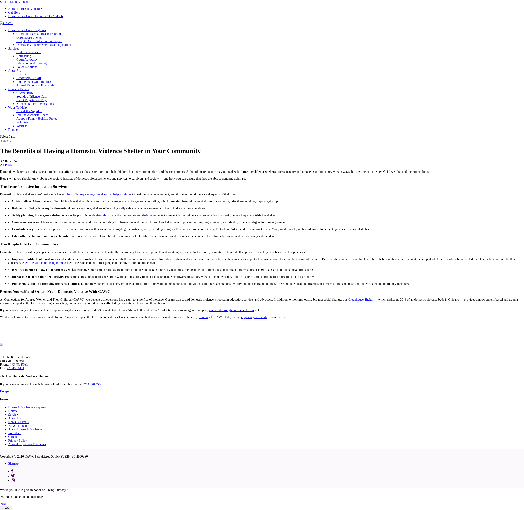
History (21, 74)
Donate (13, 129)
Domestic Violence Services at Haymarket (43, 45)
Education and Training (31, 63)
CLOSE (6, 507)
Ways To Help (17, 107)
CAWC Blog (24, 92)
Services (13, 48)
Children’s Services (28, 52)
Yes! (3, 503)
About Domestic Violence (25, 8)
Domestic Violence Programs (27, 30)
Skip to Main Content (14, 1)
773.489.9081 (19, 364)
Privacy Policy (17, 440)
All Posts (6, 164)
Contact (13, 436)
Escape (4, 391)
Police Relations (26, 67)
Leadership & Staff (28, 78)
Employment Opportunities (33, 81)
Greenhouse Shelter (29, 37)
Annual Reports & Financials (35, 85)
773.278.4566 (93, 384)
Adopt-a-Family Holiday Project (37, 118)
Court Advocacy (27, 59)
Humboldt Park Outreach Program (38, 33)
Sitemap (13, 463)
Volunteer (22, 122)
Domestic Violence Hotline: (35, 16)
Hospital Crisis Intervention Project (39, 41)
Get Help (14, 12)
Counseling (23, 56)
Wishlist (21, 126)
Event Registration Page (31, 100)
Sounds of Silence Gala (31, 96)
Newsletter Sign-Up (29, 111)
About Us (14, 70)
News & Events (18, 89)
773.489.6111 (15, 368)
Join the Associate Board (32, 115)
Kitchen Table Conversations (35, 104)
